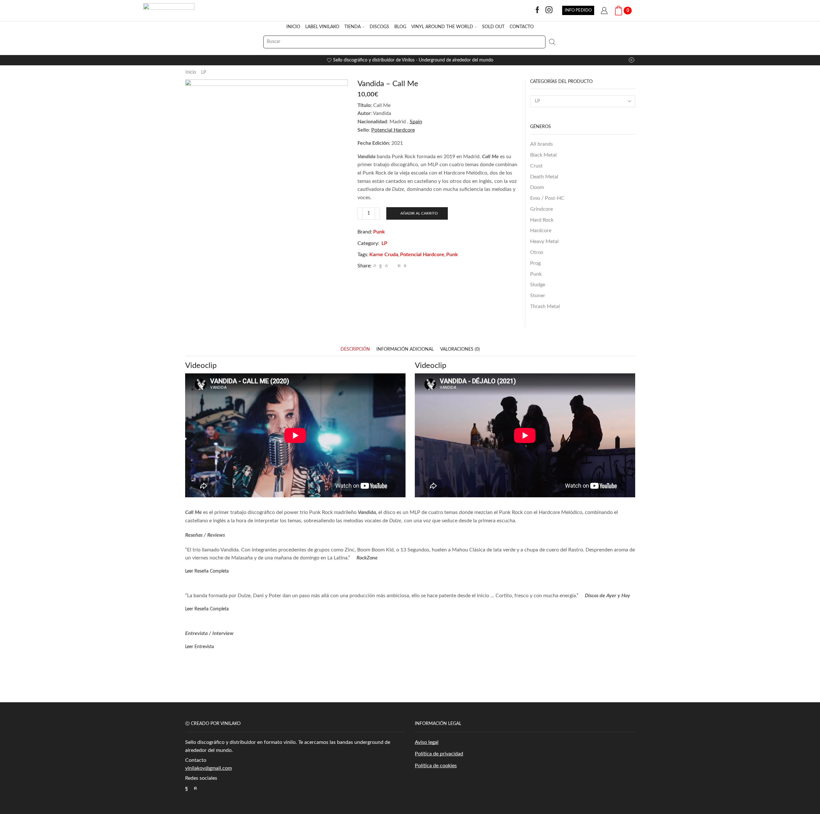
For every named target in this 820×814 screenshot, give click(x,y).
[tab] (355, 349)
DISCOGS (379, 27)
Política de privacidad (439, 753)
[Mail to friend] (392, 266)
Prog (535, 263)
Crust (536, 165)
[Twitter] (375, 266)
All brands (541, 144)
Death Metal (544, 176)
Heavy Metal (544, 241)
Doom (537, 187)
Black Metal (543, 155)
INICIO (293, 27)
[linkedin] (399, 266)
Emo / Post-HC (547, 198)
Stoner (537, 295)
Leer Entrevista (199, 647)
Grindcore (541, 209)
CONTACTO (522, 27)
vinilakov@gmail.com (208, 768)
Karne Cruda (383, 254)
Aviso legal (427, 742)
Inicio (190, 72)
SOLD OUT (493, 27)
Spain (416, 121)
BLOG (400, 27)
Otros (536, 252)
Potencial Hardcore (422, 254)
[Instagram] (549, 10)
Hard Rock (542, 220)
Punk (379, 231)
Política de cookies (436, 765)
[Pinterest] (386, 266)
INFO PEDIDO (578, 10)
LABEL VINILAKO (322, 27)
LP (203, 72)
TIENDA (352, 27)
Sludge (537, 284)
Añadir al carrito (419, 213)
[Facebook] (537, 10)
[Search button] (551, 42)
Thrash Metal (545, 306)
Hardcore (540, 230)
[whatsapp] (404, 266)
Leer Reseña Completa (207, 571)
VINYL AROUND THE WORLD (442, 27)
